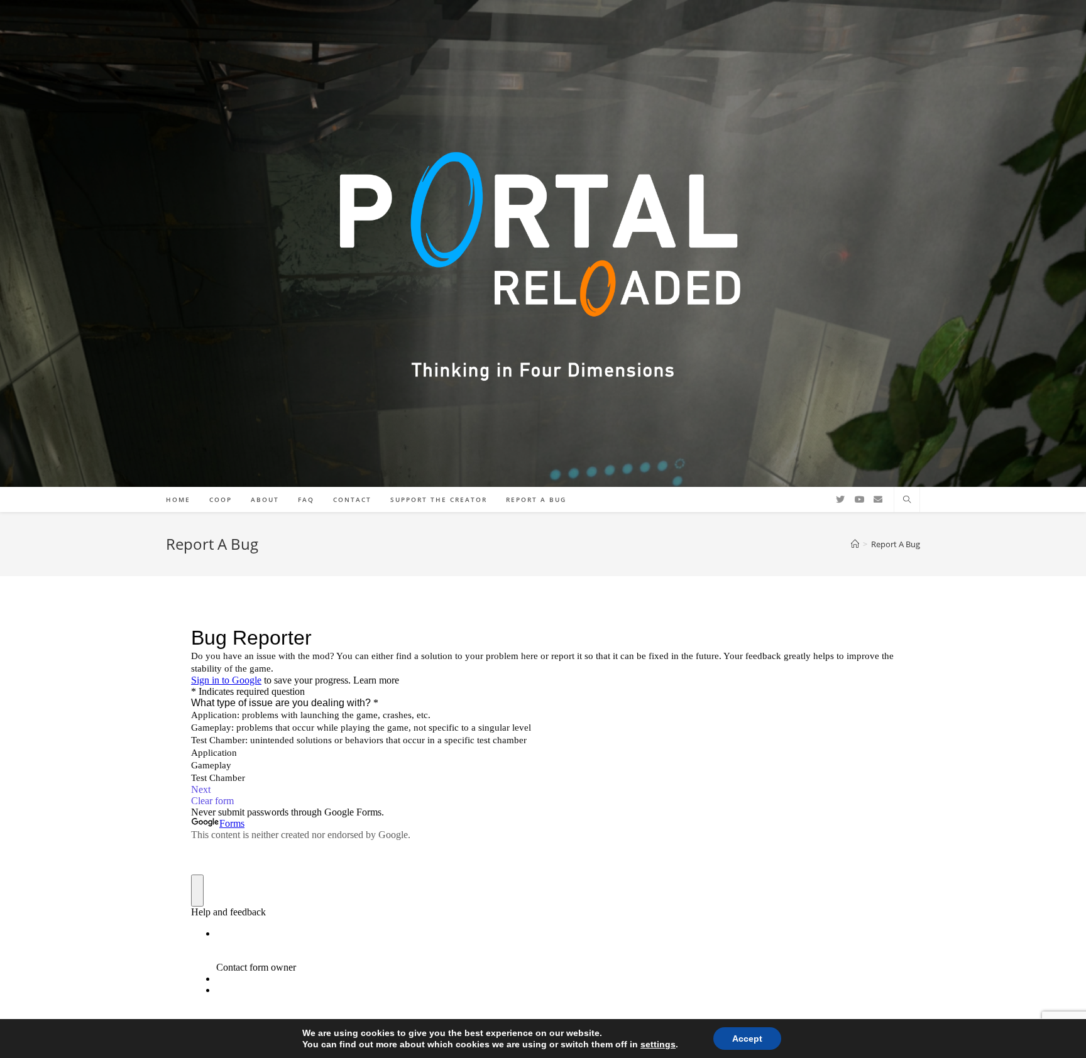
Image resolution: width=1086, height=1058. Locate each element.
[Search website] (907, 500)
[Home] (855, 544)
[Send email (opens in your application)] (878, 499)
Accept (747, 1038)
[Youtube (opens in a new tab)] (859, 499)
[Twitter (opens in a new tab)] (840, 499)
